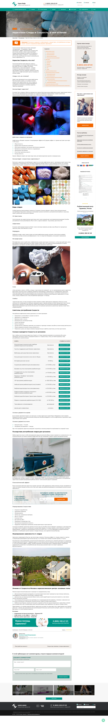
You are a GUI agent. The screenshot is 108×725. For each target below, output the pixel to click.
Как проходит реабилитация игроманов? (85, 147)
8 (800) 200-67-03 (51, 3)
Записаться (85, 125)
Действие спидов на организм (52, 56)
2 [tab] (86, 198)
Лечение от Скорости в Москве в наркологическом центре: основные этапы (58, 85)
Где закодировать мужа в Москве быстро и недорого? (85, 136)
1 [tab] (84, 198)
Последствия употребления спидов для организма (54, 77)
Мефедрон (48, 64)
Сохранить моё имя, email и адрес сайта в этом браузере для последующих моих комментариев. (34, 673)
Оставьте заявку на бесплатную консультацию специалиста (57, 80)
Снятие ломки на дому (82, 86)
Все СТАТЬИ (54, 698)
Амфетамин (48, 62)
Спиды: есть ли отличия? (50, 52)
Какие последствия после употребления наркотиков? (85, 140)
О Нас (94, 9)
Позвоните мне (61, 499)
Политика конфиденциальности (33, 714)
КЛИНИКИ (33, 9)
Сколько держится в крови (51, 74)
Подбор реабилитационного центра (84, 144)
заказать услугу (64, 345)
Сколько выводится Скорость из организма (52, 72)
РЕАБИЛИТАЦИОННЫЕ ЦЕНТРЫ (20, 9)
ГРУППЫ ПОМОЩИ (43, 9)
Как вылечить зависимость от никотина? (85, 151)
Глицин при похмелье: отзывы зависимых (58, 646)
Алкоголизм (73, 9)
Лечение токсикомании (82, 84)
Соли (47, 67)
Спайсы (48, 69)
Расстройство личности (21, 646)
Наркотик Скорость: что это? (50, 51)
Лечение (53, 9)
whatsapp (87, 2)
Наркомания (63, 9)
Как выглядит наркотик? (50, 54)
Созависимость (84, 9)
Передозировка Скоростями (51, 82)
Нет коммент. (44, 28)
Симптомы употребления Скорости (51, 70)
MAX (94, 2)
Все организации (85, 237)
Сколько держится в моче (51, 75)
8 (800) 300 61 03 (85, 233)
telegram (80, 2)
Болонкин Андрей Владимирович (26, 28)
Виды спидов (48, 59)
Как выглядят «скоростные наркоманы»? (53, 57)
